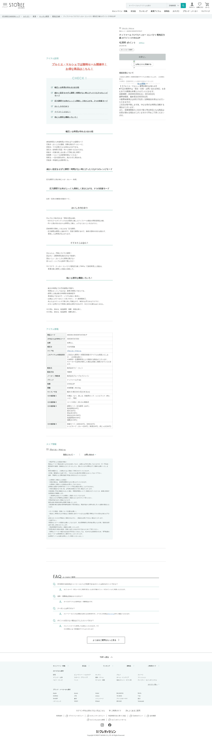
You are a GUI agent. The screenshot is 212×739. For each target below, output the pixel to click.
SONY (76, 701)
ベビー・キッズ (57, 680)
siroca (97, 696)
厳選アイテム (156, 11)
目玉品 (133, 11)
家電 (34, 16)
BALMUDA (120, 693)
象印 (75, 698)
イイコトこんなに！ (63, 112)
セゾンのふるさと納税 (97, 720)
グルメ (119, 675)
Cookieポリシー (138, 716)
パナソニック (57, 701)
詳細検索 (172, 5)
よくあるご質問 (134, 711)
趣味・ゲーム (99, 677)
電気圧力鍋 (56, 16)
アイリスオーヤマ (122, 698)
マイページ (205, 11)
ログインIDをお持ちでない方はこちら (90, 711)
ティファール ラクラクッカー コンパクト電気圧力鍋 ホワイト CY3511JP (89, 16)
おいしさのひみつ (62, 106)
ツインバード (99, 698)
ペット (76, 680)
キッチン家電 (44, 16)
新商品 (166, 11)
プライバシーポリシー (76, 716)
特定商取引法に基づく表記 (117, 716)
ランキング (143, 11)
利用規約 (59, 716)
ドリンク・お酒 (57, 677)
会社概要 (153, 716)
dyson (76, 693)
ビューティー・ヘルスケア (82, 675)
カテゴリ (26, 16)
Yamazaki (141, 701)
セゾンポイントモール (118, 720)
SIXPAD (55, 696)
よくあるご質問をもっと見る (104, 640)
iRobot (97, 701)
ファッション (142, 677)
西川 (139, 698)
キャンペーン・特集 (119, 11)
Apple (55, 693)
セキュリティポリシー (97, 716)
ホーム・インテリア (123, 677)
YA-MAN (119, 696)
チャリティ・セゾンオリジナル (147, 680)
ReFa (139, 693)
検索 (183, 5)
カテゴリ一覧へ (152, 684)
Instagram (102, 725)
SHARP (55, 698)
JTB (75, 696)
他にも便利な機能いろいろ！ (66, 117)
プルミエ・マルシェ (74, 351)
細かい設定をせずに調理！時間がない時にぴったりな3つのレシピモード (81, 94)
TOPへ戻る (104, 657)
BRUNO (119, 701)
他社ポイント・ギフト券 (124, 680)
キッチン (98, 675)
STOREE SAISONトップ (11, 16)
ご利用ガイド (152, 666)
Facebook (109, 725)
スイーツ (140, 675)
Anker (97, 693)
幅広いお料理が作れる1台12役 (67, 87)
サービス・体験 (100, 680)
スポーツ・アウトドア (81, 677)
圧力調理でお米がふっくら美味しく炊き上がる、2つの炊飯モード (81, 101)
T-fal (139, 696)
